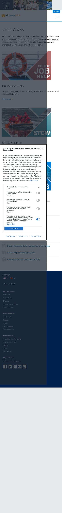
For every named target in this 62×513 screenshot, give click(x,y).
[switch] (38, 193)
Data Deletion (10, 236)
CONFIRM (14, 228)
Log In (56, 11)
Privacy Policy (36, 236)
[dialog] (23, 192)
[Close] (42, 149)
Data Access (22, 236)
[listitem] (23, 187)
